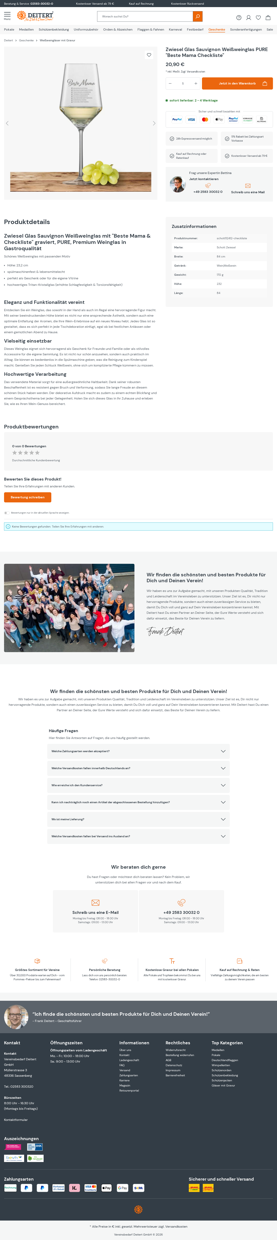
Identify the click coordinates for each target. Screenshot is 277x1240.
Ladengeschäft (129, 1060)
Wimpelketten (221, 1065)
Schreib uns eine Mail (248, 192)
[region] (81, 123)
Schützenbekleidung (225, 1075)
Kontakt (124, 1055)
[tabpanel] (81, 320)
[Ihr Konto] (248, 18)
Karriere (124, 1080)
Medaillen (218, 1050)
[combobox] (145, 16)
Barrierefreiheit (175, 1075)
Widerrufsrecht (176, 1050)
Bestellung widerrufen (180, 1055)
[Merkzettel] (258, 18)
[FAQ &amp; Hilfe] (239, 18)
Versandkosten (176, 1226)
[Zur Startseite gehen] (39, 16)
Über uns (125, 1050)
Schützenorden (221, 1070)
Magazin (124, 1085)
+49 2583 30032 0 (207, 192)
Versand (124, 1070)
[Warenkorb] (268, 18)
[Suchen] (198, 16)
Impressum (173, 1070)
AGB (168, 1060)
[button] (138, 751)
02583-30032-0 (41, 3)
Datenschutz (174, 1065)
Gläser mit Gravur (223, 1085)
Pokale (216, 1055)
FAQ (122, 1065)
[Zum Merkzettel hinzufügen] (149, 55)
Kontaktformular (16, 1120)
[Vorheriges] (7, 123)
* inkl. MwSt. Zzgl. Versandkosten (185, 71)
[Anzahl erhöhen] (196, 83)
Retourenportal (129, 1090)
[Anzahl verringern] (170, 83)
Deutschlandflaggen (225, 1060)
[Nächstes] (154, 123)
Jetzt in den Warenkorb (237, 83)
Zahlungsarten (128, 1075)
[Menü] (8, 16)
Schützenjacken (222, 1080)
